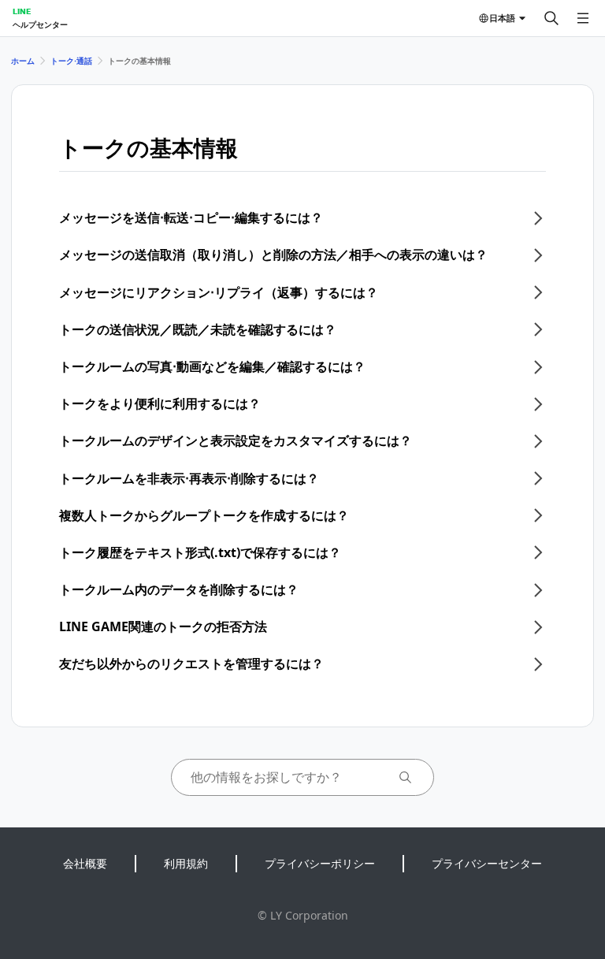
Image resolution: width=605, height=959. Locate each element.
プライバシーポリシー (320, 863)
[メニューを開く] (583, 18)
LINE (22, 11)
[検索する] (551, 18)
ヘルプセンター (40, 24)
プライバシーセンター (487, 863)
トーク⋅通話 (71, 60)
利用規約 (186, 863)
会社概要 (85, 863)
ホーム (23, 60)
